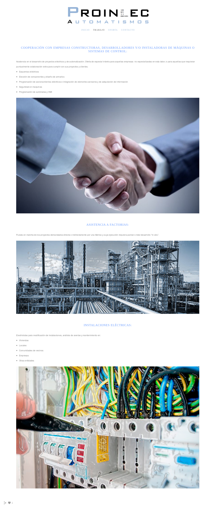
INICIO (85, 30)
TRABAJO (99, 30)
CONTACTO (128, 30)
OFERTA (113, 30)
